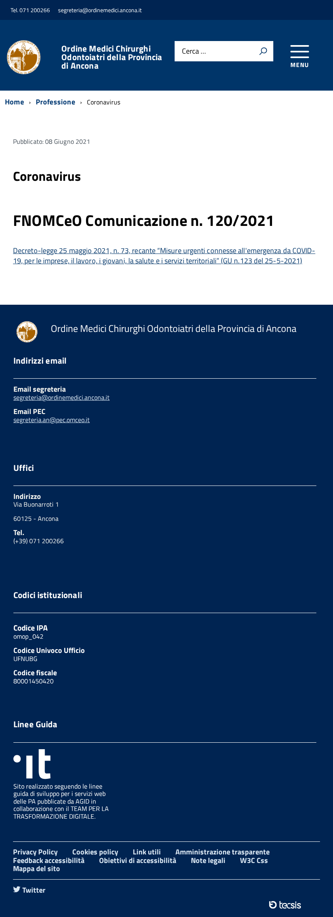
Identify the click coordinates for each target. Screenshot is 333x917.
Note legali (208, 860)
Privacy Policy (35, 851)
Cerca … (194, 51)
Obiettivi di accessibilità (137, 860)
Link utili (147, 851)
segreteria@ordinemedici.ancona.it (61, 397)
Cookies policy (95, 851)
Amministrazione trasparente (222, 851)
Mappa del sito (36, 868)
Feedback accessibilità (48, 860)
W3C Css (254, 860)
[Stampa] (263, 51)
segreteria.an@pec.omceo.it (51, 420)
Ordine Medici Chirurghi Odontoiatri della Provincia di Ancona (111, 57)
